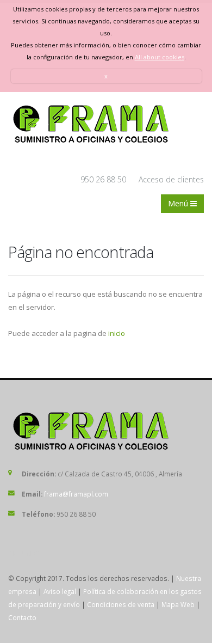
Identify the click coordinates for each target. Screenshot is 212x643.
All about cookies (159, 57)
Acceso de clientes (171, 179)
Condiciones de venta (120, 604)
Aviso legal (59, 591)
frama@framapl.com (76, 493)
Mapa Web (178, 604)
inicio (116, 333)
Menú (179, 203)
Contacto (22, 617)
